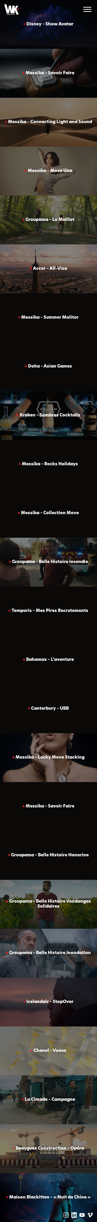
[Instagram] (66, 1215)
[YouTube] (82, 1215)
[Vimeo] (90, 1215)
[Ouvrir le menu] (87, 9)
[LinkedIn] (74, 1215)
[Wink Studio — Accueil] (11, 9)
